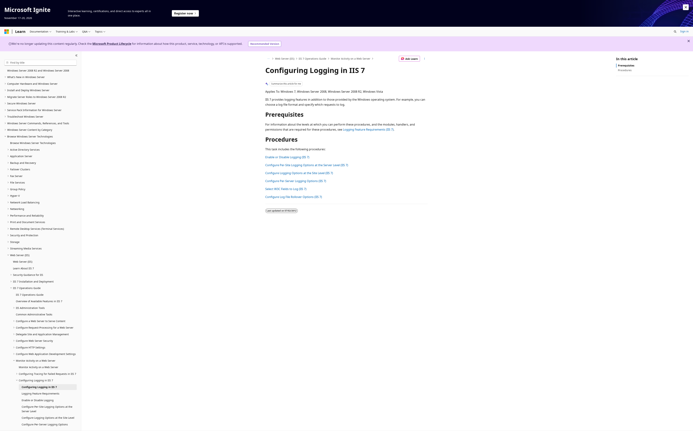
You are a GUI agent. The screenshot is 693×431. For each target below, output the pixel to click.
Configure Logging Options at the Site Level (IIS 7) (299, 173)
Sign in (684, 31)
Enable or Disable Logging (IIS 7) (287, 157)
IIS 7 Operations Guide (312, 58)
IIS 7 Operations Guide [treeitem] (29, 294)
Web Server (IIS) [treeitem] (22, 261)
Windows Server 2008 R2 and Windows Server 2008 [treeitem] (38, 70)
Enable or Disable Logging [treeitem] (38, 400)
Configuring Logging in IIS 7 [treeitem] (39, 387)
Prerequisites (626, 65)
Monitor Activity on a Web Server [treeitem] (38, 367)
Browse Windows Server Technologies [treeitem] (33, 143)
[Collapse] (76, 56)
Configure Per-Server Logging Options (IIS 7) (295, 181)
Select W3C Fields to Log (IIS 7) (285, 189)
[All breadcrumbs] (268, 59)
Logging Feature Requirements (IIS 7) (368, 130)
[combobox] (40, 63)
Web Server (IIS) (284, 58)
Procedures (625, 70)
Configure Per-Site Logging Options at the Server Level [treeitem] (47, 409)
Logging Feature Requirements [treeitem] (40, 393)
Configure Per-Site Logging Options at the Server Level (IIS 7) (306, 165)
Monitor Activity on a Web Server (350, 58)
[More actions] (424, 59)
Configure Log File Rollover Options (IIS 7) (293, 197)
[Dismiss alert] (686, 7)
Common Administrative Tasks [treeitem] (34, 314)
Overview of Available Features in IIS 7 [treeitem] (39, 301)
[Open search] (675, 31)
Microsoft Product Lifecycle (111, 44)
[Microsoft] (6, 31)
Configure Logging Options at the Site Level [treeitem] (48, 417)
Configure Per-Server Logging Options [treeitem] (45, 424)
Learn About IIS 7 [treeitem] (23, 268)
